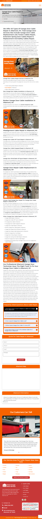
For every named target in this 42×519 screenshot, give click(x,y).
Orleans (4, 471)
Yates (4, 469)
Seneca (30, 465)
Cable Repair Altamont (17, 9)
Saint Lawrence (32, 473)
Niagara (4, 473)
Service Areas (26, 492)
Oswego (30, 469)
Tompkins (30, 467)
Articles (24, 494)
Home (3, 9)
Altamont (8, 9)
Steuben (4, 467)
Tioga (17, 471)
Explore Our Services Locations (21, 477)
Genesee (17, 465)
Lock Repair (25, 490)
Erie (16, 467)
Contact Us (25, 496)
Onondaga (31, 471)
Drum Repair (8, 87)
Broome (17, 469)
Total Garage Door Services (20, 517)
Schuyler (4, 465)
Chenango (18, 473)
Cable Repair (26, 486)
